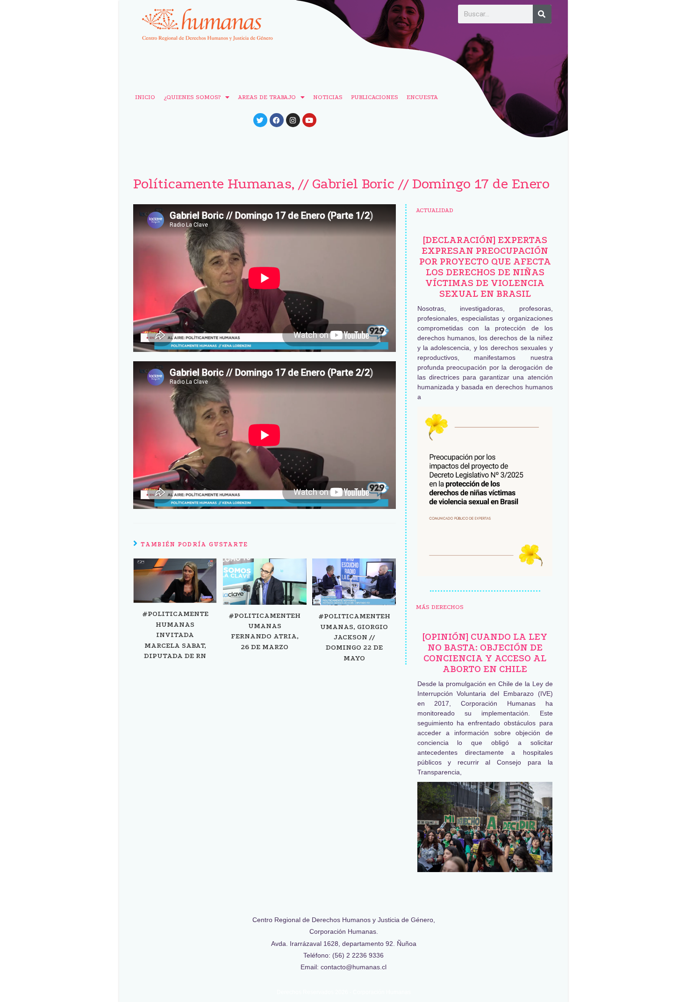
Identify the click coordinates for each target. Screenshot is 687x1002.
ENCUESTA (422, 96)
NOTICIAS (328, 96)
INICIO (145, 96)
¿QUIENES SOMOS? (192, 96)
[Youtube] (309, 120)
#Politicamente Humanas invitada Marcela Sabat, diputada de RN (175, 634)
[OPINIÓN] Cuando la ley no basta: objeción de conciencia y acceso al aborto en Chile (484, 652)
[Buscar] (542, 14)
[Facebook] (277, 120)
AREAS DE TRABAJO (267, 96)
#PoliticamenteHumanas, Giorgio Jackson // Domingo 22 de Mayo (354, 637)
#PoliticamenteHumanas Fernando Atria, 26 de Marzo (265, 631)
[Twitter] (260, 120)
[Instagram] (293, 120)
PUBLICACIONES (374, 96)
